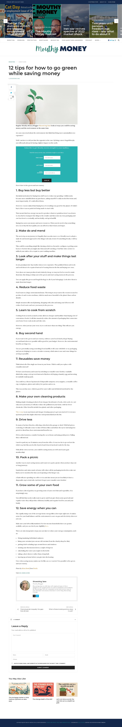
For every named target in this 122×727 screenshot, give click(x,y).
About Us (103, 2)
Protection (32, 40)
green (23, 573)
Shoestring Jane (15, 78)
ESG (20, 573)
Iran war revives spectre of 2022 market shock (46, 31)
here (46, 526)
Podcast (88, 40)
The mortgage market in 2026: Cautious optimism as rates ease (19, 699)
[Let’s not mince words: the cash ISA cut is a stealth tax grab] (67, 690)
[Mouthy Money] (61, 49)
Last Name (39, 165)
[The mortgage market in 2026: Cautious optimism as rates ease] (19, 689)
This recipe (19, 412)
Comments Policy (66, 722)
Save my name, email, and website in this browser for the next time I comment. (40, 663)
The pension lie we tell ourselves (103, 33)
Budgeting (10, 27)
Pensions (9, 28)
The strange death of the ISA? (42, 699)
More (97, 40)
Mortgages (23, 27)
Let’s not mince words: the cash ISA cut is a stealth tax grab (65, 701)
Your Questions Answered (72, 40)
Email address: (40, 172)
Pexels (35, 568)
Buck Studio (81, 722)
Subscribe (111, 2)
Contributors (93, 2)
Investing (16, 27)
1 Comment (16, 619)
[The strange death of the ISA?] (43, 690)
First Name (39, 157)
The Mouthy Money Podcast (17, 33)
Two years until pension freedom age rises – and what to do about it (75, 29)
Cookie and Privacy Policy (53, 722)
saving (28, 573)
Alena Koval (25, 568)
